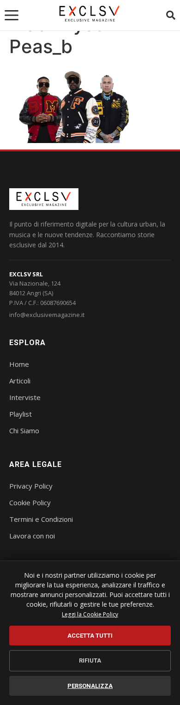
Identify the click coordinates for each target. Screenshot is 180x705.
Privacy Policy (31, 485)
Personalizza (90, 685)
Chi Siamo (24, 430)
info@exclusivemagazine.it (46, 315)
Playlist (20, 413)
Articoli (19, 380)
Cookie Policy (30, 502)
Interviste (25, 397)
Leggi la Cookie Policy (90, 614)
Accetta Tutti (90, 635)
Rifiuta (90, 660)
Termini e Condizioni (41, 519)
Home (19, 364)
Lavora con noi (32, 535)
